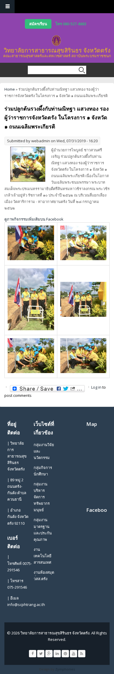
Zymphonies (65, 669)
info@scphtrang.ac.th (26, 604)
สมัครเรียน (38, 23)
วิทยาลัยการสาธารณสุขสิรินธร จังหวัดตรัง (57, 50)
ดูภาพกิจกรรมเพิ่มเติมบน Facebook (33, 219)
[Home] (56, 40)
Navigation (7, 6)
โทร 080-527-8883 (70, 23)
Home (9, 89)
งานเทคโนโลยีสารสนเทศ (42, 556)
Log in (96, 387)
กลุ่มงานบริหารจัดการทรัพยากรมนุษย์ (42, 496)
